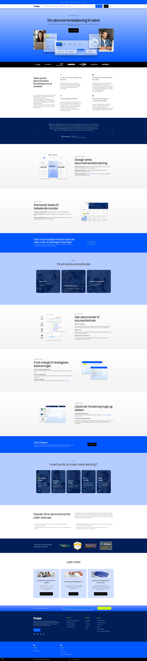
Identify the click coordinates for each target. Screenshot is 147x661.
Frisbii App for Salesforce (66, 654)
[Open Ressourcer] (65, 6)
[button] (34, 133)
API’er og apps (66, 380)
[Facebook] (44, 634)
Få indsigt (36, 370)
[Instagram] (37, 634)
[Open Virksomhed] (57, 6)
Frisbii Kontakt (36, 650)
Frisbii (61, 650)
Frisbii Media (63, 652)
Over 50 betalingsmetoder (92, 173)
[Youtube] (41, 634)
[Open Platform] (48, 6)
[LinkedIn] (34, 634)
